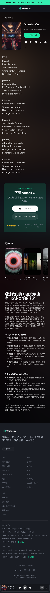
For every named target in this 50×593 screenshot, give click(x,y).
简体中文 (7, 449)
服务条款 (5, 502)
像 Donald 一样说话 (9, 529)
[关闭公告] (47, 2)
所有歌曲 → (32, 557)
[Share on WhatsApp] (31, 42)
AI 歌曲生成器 (7, 475)
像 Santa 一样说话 (27, 532)
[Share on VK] (40, 42)
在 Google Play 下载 (27, 216)
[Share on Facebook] (26, 42)
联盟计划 (30, 487)
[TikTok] (29, 570)
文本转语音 (6, 462)
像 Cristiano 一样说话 (39, 535)
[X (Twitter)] (21, 570)
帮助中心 (30, 479)
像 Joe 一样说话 (24, 535)
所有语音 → (22, 542)
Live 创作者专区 (32, 483)
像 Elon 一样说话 (24, 529)
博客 (28, 470)
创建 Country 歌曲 (21, 553)
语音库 (29, 462)
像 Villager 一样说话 (25, 538)
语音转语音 (6, 466)
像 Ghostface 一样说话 (10, 532)
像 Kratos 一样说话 (9, 535)
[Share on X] (35, 42)
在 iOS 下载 (27, 208)
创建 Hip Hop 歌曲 (20, 550)
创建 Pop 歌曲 (7, 550)
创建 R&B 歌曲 (7, 553)
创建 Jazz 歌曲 (7, 557)
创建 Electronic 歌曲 (37, 553)
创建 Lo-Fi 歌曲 (20, 557)
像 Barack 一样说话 (9, 538)
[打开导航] (4, 8)
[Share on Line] (45, 42)
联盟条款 (5, 510)
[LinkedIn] (34, 570)
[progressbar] (25, 591)
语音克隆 (5, 470)
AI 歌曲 (29, 466)
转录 (4, 479)
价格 (28, 475)
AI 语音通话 (6, 487)
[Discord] (16, 570)
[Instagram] (25, 570)
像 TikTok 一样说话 (9, 542)
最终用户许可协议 (8, 506)
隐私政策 (5, 498)
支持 (4, 514)
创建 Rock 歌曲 (34, 550)
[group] (25, 591)
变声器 (4, 483)
